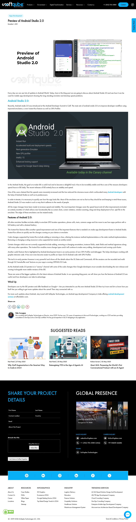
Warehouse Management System (74, 507)
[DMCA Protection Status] (8, 511)
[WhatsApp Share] (23, 307)
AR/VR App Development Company (103, 495)
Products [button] (29, 5)
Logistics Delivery (69, 492)
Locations (11, 501)
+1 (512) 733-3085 (109, 5)
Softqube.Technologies (89, 452)
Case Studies (25, 492)
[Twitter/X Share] (14, 307)
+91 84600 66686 (115, 443)
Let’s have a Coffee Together (18, 459)
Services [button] (69, 5)
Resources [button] (79, 5)
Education (67, 495)
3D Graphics (41, 492)
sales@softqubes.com (88, 438)
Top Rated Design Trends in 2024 (47, 501)
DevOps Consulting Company (100, 501)
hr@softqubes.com (115, 438)
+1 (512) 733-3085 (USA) (90, 443)
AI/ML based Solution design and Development (107, 492)
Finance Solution (69, 498)
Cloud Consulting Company (100, 498)
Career (123, 4)
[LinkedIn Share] (18, 307)
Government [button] (41, 5)
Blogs (23, 501)
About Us (11, 492)
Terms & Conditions (112, 519)
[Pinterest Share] (27, 307)
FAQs (23, 495)
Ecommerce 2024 (42, 495)
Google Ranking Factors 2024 (46, 498)
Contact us (91, 5)
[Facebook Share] (9, 307)
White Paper (25, 498)
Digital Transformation (57, 5)
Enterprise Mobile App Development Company (106, 504)
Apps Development (15, 16)
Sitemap (23, 504)
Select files (34, 448)
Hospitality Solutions (70, 501)
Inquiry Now (134, 25)
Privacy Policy (123, 519)
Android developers (115, 192)
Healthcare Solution (70, 504)
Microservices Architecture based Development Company (109, 507)
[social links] (26, 475)
